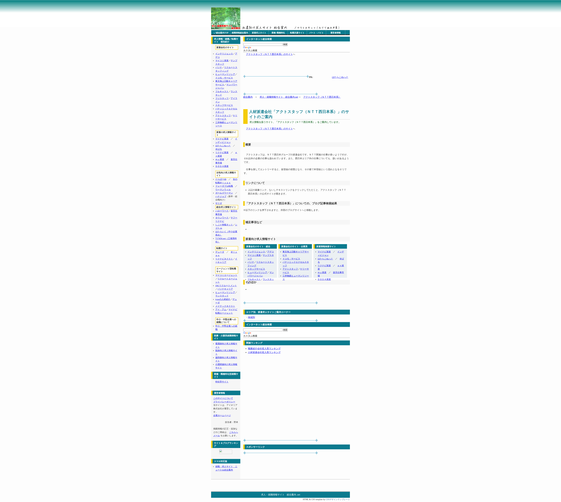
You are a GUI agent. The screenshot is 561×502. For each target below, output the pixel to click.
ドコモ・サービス (291, 259)
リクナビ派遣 (324, 265)
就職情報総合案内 (240, 33)
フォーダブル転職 (224, 186)
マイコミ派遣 (254, 255)
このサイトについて (223, 398)
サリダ (218, 203)
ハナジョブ (220, 196)
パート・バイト (316, 33)
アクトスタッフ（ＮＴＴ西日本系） (322, 97)
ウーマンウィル (223, 189)
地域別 (251, 317)
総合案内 (248, 97)
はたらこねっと (340, 77)
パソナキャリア (225, 289)
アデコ (270, 252)
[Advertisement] (252, 85)
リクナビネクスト (224, 259)
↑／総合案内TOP (220, 33)
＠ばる (218, 149)
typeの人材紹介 (222, 299)
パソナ (250, 262)
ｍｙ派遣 (322, 272)
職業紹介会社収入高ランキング (264, 348)
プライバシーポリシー (224, 402)
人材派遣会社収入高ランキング (264, 352)
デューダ (219, 252)
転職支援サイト (297, 33)
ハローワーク (221, 211)
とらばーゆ (220, 179)
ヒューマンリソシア (257, 272)
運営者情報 (335, 33)
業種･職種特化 (278, 33)
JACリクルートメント (226, 285)
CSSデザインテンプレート (338, 499)
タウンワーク (221, 218)
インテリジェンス (256, 252)
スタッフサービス (256, 269)
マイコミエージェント (226, 275)
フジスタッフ (221, 98)
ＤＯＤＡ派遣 (324, 279)
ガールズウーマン (224, 193)
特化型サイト (221, 382)
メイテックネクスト (225, 306)
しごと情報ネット (224, 225)
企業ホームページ (222, 415)
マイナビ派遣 (324, 252)
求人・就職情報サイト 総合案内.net (279, 97)
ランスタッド (221, 296)
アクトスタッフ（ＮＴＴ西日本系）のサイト (269, 54)
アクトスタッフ (290, 269)
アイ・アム (220, 309)
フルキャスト (254, 279)
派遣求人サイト (259, 33)
